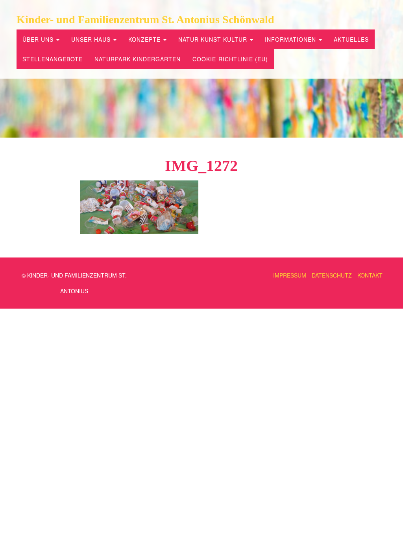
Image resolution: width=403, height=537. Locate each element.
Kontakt (370, 275)
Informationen (291, 39)
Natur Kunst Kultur (213, 39)
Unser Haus (92, 39)
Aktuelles (351, 39)
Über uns (38, 39)
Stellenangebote (52, 59)
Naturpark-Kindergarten (137, 59)
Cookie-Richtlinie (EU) (230, 59)
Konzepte (145, 39)
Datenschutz (332, 275)
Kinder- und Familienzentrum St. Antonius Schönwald (145, 19)
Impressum (289, 275)
